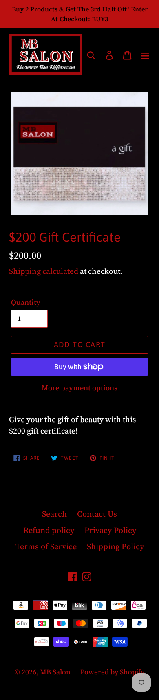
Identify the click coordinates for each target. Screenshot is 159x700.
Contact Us (97, 513)
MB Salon (56, 672)
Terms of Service (46, 546)
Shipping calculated (43, 271)
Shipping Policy (115, 546)
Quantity (25, 302)
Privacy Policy (110, 530)
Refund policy (48, 530)
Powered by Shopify (112, 672)
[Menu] (145, 54)
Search (54, 513)
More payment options (79, 388)
